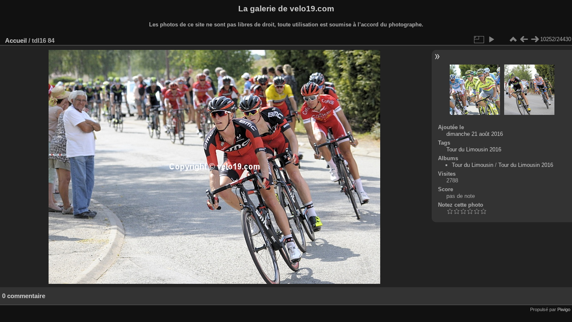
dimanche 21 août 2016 (474, 134)
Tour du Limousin (472, 165)
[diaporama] (491, 39)
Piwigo (563, 309)
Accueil (16, 40)
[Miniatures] (513, 39)
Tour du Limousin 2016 (473, 149)
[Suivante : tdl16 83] (534, 39)
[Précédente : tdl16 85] (523, 39)
